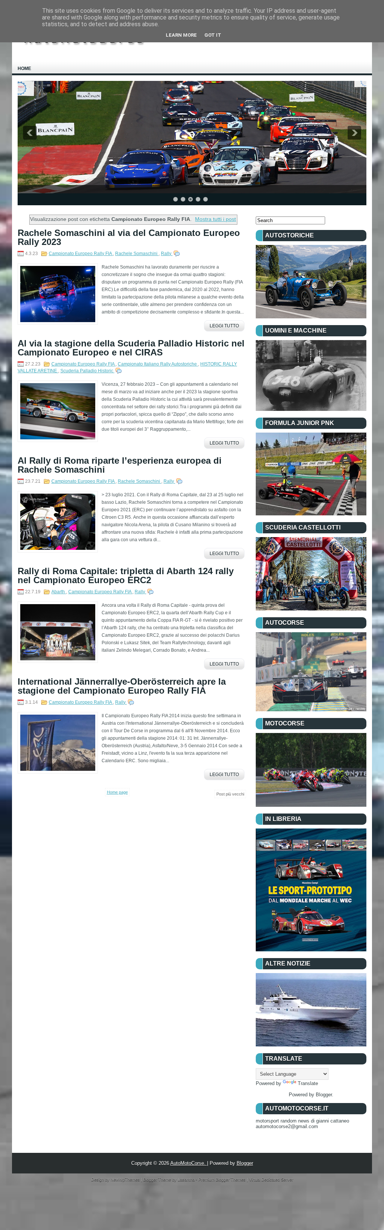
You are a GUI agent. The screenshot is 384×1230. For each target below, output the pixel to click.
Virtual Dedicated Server (271, 1179)
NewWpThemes (126, 1179)
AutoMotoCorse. (188, 1163)
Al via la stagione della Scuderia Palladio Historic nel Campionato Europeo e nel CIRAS (131, 348)
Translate (308, 1083)
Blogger (324, 1094)
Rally (166, 253)
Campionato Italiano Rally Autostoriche (158, 364)
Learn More (181, 35)
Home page (117, 792)
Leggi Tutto (224, 325)
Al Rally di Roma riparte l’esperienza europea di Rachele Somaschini (120, 465)
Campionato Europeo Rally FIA (81, 253)
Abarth (58, 591)
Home (24, 68)
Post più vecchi (230, 794)
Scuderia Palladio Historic (87, 370)
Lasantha (187, 1179)
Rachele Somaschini (137, 253)
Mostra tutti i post (215, 219)
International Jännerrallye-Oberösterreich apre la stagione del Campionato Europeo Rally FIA (122, 686)
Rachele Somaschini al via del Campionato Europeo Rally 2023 (129, 237)
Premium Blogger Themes (222, 1179)
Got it (212, 35)
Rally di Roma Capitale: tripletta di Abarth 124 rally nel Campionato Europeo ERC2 (126, 576)
